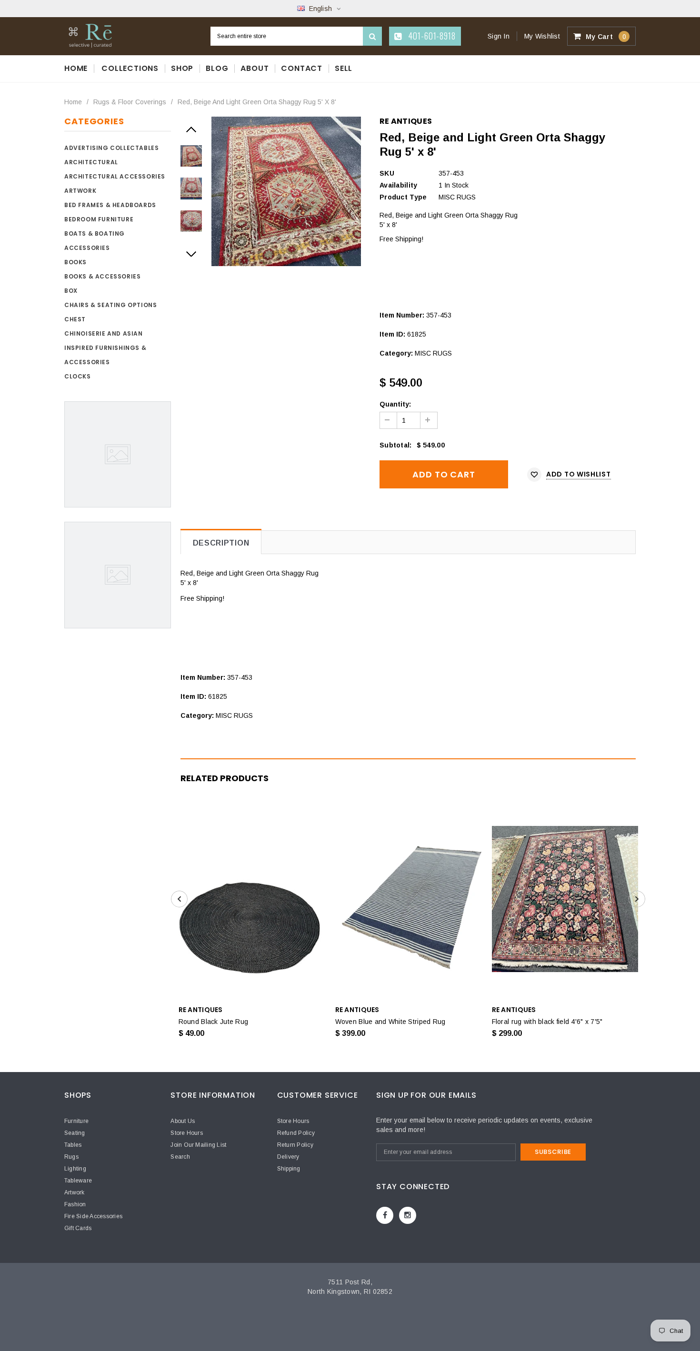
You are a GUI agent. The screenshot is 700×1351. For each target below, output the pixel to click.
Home (73, 102)
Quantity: (395, 404)
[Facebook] (384, 1215)
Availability (398, 185)
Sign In (499, 36)
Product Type (403, 197)
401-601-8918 (431, 36)
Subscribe (553, 1151)
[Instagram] (407, 1215)
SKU (387, 173)
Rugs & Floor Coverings (129, 102)
